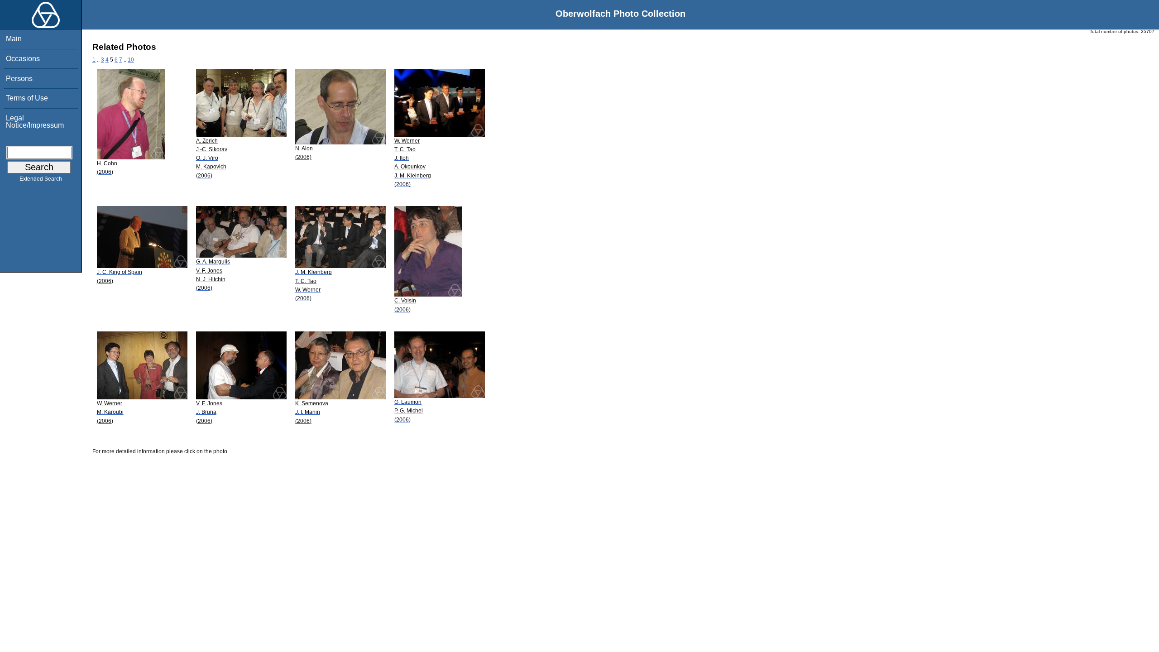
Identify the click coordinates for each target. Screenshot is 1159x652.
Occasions (23, 58)
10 (131, 60)
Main (14, 39)
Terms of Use (27, 98)
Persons (19, 78)
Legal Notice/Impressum (35, 121)
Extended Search (40, 179)
